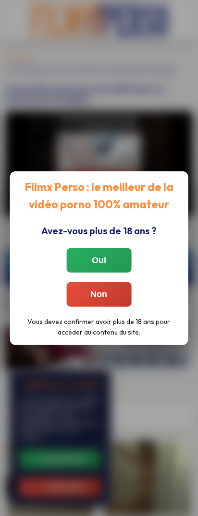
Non (98, 294)
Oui (99, 260)
